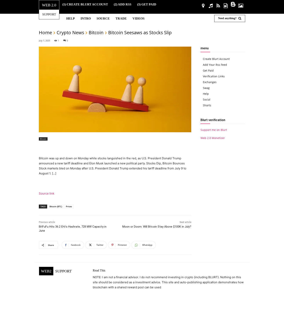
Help (206, 94)
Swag (206, 88)
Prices (69, 206)
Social (206, 99)
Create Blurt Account (216, 59)
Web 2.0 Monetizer (213, 138)
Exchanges (210, 82)
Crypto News (70, 32)
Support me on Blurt (214, 130)
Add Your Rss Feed (215, 65)
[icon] (203, 6)
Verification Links (214, 76)
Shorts (207, 105)
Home (45, 32)
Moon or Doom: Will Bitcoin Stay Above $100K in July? (156, 226)
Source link (46, 193)
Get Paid (208, 70)
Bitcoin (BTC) (55, 206)
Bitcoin (96, 32)
